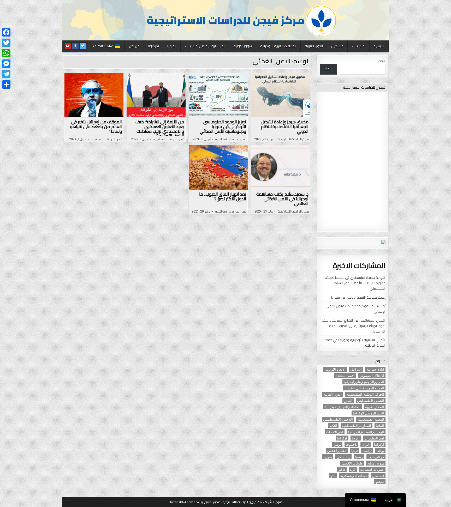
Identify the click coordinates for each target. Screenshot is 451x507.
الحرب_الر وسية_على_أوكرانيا (364, 381)
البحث (381, 61)
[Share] (6, 84)
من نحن (134, 46)
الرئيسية (378, 46)
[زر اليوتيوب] (68, 46)
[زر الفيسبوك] (75, 46)
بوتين (337, 444)
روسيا (359, 456)
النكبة (333, 425)
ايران (365, 444)
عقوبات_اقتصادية (372, 469)
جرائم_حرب (376, 456)
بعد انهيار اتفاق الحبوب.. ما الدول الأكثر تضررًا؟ (222, 196)
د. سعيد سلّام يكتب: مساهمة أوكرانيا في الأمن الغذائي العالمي (282, 199)
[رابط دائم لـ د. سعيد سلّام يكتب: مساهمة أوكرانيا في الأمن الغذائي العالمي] (280, 167)
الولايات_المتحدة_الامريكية (366, 431)
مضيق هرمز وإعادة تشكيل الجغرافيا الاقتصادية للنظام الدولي (284, 126)
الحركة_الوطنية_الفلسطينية (365, 394)
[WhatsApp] (6, 53)
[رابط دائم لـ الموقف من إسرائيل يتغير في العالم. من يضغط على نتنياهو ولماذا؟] (93, 95)
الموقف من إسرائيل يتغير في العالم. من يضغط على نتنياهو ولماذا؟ (96, 126)
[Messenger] (6, 63)
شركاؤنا (153, 46)
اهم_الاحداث (334, 431)
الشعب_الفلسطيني (370, 400)
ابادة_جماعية (375, 369)
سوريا (328, 456)
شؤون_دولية (375, 463)
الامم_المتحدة (345, 375)
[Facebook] (6, 32)
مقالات (196, 92)
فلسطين (337, 46)
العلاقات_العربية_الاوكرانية (342, 406)
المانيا (380, 425)
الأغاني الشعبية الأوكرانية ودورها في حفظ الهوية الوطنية (355, 342)
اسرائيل (356, 369)
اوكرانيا (360, 46)
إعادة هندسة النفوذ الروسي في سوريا (358, 297)
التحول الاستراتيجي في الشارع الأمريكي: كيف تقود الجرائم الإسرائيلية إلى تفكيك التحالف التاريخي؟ (353, 325)
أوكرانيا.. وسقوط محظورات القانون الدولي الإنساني (355, 309)
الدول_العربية (332, 394)
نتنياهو (379, 481)
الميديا (171, 46)
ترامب (367, 450)
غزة (352, 469)
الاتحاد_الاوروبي (335, 369)
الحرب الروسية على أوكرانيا (207, 46)
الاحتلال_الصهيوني (371, 375)
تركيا (354, 450)
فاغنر (341, 469)
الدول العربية (314, 46)
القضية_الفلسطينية (371, 419)
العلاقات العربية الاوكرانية (278, 46)
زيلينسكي (343, 456)
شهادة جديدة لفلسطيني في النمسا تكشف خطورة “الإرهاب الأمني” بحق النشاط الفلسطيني (355, 283)
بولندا (380, 450)
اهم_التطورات (374, 438)
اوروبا (356, 438)
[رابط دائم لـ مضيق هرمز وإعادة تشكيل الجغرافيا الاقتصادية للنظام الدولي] (280, 95)
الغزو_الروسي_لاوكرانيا (368, 413)
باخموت (351, 444)
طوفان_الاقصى (352, 463)
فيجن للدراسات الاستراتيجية (293, 139)
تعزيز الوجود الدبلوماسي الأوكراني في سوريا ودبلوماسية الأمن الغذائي (223, 126)
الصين (348, 400)
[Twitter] (6, 43)
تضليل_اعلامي (337, 450)
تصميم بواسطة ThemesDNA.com (190, 502)
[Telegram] (6, 74)
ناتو (333, 475)
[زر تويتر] (83, 46)
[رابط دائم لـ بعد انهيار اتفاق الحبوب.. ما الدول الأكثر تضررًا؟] (218, 167)
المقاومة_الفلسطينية (356, 425)
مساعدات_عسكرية (353, 475)
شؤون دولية (243, 46)
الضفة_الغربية (374, 406)
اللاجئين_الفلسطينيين (338, 419)
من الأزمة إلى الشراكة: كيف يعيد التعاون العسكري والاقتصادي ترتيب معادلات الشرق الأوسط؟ (159, 129)
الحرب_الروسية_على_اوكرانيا (364, 387)
